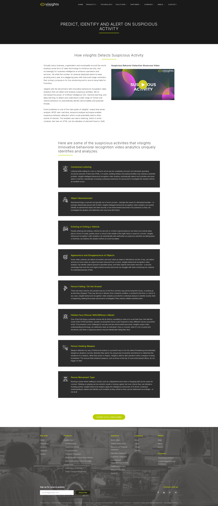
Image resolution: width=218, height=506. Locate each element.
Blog (159, 440)
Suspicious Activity (72, 447)
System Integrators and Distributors (166, 462)
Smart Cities (115, 440)
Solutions (43, 447)
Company (43, 450)
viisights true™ (69, 464)
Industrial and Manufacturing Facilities (119, 461)
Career (137, 447)
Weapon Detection (118, 470)
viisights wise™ (69, 440)
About (136, 440)
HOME (80, 4)
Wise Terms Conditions (123, 503)
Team (136, 444)
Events (160, 447)
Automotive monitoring (73, 468)
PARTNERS (135, 4)
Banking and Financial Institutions (119, 448)
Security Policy (67, 503)
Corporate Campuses (119, 457)
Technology (44, 444)
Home (42, 440)
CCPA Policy (56, 503)
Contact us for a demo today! (109, 417)
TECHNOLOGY (107, 4)
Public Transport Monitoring (75, 472)
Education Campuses (118, 453)
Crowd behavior (71, 450)
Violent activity (70, 444)
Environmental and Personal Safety (78, 461)
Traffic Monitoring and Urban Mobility (79, 458)
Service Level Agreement (104, 503)
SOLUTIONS (121, 4)
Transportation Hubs (118, 444)
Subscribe (83, 492)
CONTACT (172, 4)
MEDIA (160, 4)
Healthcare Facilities (118, 466)
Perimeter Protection (73, 454)
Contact (43, 454)
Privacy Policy (45, 503)
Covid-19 (114, 473)
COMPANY (148, 4)
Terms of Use (88, 503)
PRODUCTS (91, 4)
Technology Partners (166, 458)
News (160, 444)
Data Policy (78, 503)
